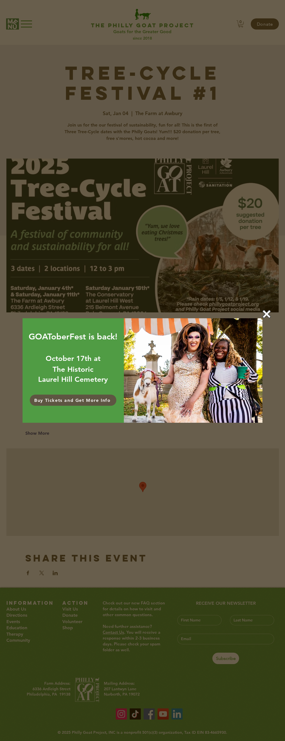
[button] (266, 314)
